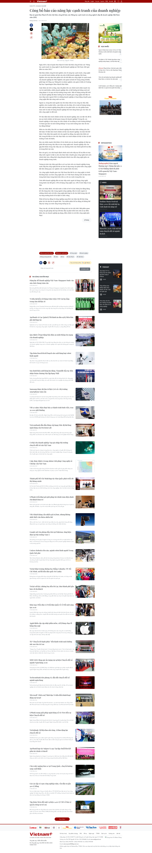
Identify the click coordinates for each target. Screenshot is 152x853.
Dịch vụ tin (104, 833)
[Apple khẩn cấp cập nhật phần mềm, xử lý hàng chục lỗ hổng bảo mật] (85, 628)
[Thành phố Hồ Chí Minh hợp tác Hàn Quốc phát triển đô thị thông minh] (85, 483)
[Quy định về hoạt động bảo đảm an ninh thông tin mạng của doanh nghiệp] (85, 339)
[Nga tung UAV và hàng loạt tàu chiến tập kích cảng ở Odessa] (117, 274)
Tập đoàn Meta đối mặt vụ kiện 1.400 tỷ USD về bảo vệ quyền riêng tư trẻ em (50, 803)
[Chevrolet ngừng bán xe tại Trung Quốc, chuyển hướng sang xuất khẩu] (85, 771)
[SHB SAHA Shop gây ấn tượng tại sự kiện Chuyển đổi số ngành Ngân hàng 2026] (85, 665)
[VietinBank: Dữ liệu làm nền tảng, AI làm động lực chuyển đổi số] (85, 735)
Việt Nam (81, 256)
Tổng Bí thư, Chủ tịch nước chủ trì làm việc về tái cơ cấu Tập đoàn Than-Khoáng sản (110, 70)
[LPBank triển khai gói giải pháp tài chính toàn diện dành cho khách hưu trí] (85, 502)
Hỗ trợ (85, 833)
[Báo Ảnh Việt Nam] (113, 827)
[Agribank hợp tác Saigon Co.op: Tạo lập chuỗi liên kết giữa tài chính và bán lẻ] (85, 753)
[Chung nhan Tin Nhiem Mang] (113, 837)
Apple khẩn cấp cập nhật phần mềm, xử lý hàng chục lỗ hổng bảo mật (51, 624)
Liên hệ (118, 833)
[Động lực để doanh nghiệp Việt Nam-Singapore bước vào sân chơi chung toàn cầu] (85, 285)
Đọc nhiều (105, 46)
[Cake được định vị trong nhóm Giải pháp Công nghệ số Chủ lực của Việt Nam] (85, 466)
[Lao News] (54, 827)
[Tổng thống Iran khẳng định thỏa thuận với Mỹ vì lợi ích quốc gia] (117, 289)
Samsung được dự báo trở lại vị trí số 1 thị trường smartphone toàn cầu (49, 390)
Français (97, 1)
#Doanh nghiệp (84, 253)
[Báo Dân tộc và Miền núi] (31, 827)
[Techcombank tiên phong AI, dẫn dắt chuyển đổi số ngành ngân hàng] (85, 682)
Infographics (106, 143)
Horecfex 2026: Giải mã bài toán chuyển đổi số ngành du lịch (110, 231)
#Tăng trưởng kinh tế (45, 256)
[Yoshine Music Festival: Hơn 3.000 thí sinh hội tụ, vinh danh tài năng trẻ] (110, 192)
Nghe (104, 279)
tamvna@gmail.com (95, 839)
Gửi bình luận (85, 269)
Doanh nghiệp (41, 6)
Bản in (31, 33)
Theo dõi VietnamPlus (75, 262)
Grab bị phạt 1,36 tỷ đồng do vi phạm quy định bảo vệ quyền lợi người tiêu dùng (110, 87)
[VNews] (120, 827)
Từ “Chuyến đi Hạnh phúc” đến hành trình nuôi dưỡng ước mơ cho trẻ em (51, 642)
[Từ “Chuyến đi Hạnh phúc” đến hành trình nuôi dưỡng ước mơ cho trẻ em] (85, 646)
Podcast (105, 267)
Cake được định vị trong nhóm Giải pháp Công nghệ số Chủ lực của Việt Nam (51, 462)
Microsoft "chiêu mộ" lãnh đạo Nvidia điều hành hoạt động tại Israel (50, 696)
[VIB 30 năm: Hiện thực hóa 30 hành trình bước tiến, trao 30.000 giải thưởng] (85, 412)
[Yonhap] (78, 827)
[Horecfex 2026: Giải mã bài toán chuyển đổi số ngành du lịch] (110, 219)
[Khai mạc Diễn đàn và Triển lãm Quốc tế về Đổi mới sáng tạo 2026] (85, 609)
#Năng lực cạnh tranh (61, 253)
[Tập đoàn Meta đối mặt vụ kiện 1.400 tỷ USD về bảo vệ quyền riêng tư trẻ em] (85, 807)
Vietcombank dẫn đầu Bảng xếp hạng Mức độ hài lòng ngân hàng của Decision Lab (50, 426)
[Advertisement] (65, 235)
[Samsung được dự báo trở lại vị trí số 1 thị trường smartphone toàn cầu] (85, 394)
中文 (106, 1)
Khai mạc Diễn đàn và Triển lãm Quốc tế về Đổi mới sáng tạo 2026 (52, 606)
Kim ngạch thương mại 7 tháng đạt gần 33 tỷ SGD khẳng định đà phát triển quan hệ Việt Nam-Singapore (110, 168)
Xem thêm (62, 819)
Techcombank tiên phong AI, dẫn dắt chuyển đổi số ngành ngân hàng (50, 678)
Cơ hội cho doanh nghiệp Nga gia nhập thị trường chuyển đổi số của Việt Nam (49, 443)
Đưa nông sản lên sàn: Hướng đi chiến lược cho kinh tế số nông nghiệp (105, 303)
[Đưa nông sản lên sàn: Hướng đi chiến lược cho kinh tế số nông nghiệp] (117, 304)
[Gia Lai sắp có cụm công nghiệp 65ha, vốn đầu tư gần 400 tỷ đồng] (85, 788)
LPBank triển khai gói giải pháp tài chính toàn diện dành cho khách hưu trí (52, 498)
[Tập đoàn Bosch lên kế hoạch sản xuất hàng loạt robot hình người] (85, 358)
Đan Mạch (71, 256)
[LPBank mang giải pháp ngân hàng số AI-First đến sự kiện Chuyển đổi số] (85, 717)
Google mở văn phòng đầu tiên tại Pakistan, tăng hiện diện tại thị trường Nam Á (50, 533)
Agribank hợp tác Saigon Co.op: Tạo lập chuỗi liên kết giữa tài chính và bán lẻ (50, 749)
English (92, 1)
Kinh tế (32, 6)
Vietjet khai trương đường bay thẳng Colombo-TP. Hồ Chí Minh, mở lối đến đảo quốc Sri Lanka (50, 570)
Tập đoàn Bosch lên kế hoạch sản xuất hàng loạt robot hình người (50, 354)
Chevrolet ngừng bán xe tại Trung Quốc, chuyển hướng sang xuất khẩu (51, 767)
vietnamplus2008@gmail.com (71, 844)
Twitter (31, 29)
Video (104, 182)
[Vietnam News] (91, 827)
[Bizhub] (47, 827)
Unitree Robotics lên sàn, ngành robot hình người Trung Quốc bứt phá (51, 551)
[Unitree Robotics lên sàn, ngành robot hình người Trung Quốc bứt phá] (85, 555)
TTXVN (97, 833)
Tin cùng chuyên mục (40, 277)
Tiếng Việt (87, 1)
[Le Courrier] (102, 827)
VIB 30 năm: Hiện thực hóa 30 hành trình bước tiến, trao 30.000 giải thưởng (51, 408)
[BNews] (40, 827)
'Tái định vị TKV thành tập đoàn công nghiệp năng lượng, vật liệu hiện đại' (109, 60)
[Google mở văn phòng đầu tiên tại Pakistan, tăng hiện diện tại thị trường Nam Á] (85, 537)
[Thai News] (59, 827)
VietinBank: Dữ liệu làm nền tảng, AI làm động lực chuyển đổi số (49, 731)
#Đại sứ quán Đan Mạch (46, 253)
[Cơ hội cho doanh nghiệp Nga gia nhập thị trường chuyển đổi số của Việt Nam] (85, 447)
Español (102, 1)
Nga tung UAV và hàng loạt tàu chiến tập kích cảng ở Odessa (105, 273)
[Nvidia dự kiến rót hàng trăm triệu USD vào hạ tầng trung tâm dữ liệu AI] (85, 304)
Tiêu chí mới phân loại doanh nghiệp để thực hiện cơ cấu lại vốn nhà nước (110, 78)
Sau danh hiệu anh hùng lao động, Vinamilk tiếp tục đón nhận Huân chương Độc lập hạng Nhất (51, 371)
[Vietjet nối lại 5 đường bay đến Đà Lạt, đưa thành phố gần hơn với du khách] (85, 591)
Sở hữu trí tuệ (63, 833)
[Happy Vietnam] (67, 827)
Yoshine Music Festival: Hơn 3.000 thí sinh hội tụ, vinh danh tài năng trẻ (110, 204)
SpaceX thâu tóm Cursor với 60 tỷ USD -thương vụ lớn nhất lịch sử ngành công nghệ (110, 52)
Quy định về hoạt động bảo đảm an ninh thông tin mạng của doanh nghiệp (51, 336)
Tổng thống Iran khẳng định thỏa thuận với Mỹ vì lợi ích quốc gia (105, 288)
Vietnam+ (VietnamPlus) (42, 1)
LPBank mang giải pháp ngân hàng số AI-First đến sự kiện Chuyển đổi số (50, 713)
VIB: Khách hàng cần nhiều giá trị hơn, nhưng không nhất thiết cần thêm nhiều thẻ (50, 515)
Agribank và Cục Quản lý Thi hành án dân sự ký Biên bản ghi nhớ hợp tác (51, 318)
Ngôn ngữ (91, 833)
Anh (57, 256)
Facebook (31, 25)
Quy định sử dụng (73, 833)
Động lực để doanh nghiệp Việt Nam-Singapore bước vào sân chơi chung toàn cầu (52, 281)
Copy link (31, 37)
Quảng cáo (111, 833)
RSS (81, 833)
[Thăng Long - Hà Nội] (115, 1)
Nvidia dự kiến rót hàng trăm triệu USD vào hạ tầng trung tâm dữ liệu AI (49, 300)
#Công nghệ (73, 253)
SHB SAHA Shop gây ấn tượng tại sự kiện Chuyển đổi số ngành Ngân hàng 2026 (51, 661)
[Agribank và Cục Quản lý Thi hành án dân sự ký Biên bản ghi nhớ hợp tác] (85, 322)
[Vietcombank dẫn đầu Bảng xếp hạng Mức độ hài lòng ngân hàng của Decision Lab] (85, 430)
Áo (63, 256)
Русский (111, 1)
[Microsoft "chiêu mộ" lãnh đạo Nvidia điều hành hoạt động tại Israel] (85, 700)
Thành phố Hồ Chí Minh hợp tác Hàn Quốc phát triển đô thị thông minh (52, 479)
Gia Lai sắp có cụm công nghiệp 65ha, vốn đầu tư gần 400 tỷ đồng (50, 784)
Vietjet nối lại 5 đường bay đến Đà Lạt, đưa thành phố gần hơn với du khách (52, 587)
